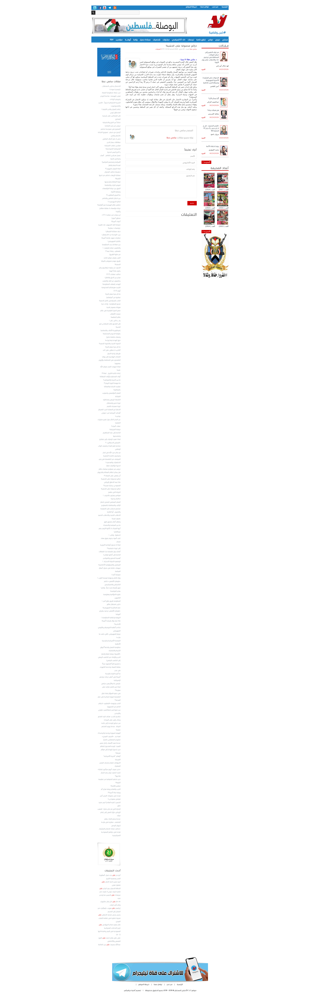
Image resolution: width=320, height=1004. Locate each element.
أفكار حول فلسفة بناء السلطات (109, 551)
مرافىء (119, 40)
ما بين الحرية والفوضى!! (111, 380)
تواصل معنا (204, 7)
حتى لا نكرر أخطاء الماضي (111, 139)
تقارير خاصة (201, 40)
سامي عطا (193, 49)
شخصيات (156, 40)
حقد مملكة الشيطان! (113, 231)
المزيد (203, 69)
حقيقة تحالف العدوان (112, 172)
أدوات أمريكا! (115, 221)
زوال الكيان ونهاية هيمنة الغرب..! (108, 578)
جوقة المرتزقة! (115, 429)
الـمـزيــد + (206, 162)
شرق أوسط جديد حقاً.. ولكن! (110, 588)
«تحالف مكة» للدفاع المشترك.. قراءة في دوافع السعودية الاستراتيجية (109, 832)
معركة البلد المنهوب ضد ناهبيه (109, 225)
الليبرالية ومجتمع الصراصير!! (111, 162)
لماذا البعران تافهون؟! (112, 169)
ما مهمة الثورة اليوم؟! (112, 383)
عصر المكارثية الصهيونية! (111, 608)
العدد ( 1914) (210, 226)
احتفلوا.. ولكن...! (114, 535)
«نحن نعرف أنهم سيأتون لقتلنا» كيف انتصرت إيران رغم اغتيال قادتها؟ (109, 773)
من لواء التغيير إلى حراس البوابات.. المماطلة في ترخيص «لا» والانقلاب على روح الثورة (210, 57)
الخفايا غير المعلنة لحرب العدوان (109, 409)
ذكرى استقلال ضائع (113, 604)
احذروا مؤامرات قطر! (113, 466)
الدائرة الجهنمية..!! (114, 202)
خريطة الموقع (191, 7)
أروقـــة (128, 40)
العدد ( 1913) (223, 226)
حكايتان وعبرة (115, 499)
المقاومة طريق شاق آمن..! (111, 601)
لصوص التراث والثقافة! (112, 185)
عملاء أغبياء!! (115, 426)
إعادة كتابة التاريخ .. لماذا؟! (111, 373)
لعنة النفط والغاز (114, 165)
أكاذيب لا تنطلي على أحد (111, 350)
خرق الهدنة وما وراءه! (112, 340)
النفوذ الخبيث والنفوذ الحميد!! (109, 343)
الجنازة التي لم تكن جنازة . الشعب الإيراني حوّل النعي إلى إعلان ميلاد (109, 812)
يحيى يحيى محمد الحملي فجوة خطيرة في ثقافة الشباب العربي (109, 918)
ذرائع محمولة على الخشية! (110, 479)
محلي (225, 40)
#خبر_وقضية (217, 32)
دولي (210, 40)
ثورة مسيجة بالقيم (113, 406)
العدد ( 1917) (223, 189)
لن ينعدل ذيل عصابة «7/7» (111, 215)
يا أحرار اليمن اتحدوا (113, 152)
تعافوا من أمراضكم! (113, 297)
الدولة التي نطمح (114, 492)
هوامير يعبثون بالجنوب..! (111, 495)
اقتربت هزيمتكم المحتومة (111, 287)
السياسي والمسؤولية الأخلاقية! (109, 565)
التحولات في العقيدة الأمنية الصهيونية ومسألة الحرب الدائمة (211, 80)
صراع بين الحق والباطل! (112, 277)
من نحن (215, 7)
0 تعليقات (159, 49)
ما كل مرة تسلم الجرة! (112, 294)
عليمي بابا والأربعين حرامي (110, 683)
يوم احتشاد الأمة (212, 146)
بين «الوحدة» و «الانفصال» (111, 235)
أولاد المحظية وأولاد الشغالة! (110, 377)
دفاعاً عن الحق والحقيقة (111, 122)
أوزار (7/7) (117, 291)
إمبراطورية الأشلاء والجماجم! (110, 330)
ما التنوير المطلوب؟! (113, 195)
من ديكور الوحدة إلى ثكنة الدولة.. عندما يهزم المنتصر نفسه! (110, 726)
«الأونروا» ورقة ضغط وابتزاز (110, 654)
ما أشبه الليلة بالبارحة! (112, 674)
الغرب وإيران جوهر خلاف (112, 258)
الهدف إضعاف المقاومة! (111, 284)
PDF (111, 40)
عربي (217, 40)
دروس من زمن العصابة (112, 126)
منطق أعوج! (116, 218)
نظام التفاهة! (115, 317)
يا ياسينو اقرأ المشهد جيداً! (111, 664)
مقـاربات (166, 40)
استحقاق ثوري (115, 113)
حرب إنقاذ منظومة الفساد (111, 93)
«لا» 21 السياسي (178, 40)
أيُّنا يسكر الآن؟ (213, 98)
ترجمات (191, 40)
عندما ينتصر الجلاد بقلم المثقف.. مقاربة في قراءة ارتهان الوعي (110, 822)
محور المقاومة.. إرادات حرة (110, 304)
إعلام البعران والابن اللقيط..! (110, 109)
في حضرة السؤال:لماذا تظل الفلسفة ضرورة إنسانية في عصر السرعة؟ (109, 697)
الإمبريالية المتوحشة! (113, 149)
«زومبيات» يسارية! (114, 228)
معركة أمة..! (115, 575)
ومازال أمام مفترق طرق (112, 522)
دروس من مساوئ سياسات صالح (109, 469)
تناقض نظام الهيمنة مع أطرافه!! (108, 205)
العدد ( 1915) (223, 208)
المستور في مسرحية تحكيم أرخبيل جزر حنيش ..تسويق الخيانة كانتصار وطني (109, 132)
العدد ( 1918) (210, 189)
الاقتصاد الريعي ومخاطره (111, 400)
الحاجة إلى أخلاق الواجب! (111, 555)
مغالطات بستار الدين (113, 142)
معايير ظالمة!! (115, 786)
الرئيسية (225, 7)
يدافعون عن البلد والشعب (111, 281)
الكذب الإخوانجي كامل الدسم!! (109, 301)
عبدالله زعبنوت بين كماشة (109, 945)
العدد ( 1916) (210, 208)
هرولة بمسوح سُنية (113, 307)
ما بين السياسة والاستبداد (111, 525)
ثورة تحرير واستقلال (113, 403)
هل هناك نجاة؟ (213, 110)
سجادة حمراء (145, 40)
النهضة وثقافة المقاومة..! (110, 617)
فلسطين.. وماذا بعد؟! (112, 251)
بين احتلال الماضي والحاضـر (111, 198)
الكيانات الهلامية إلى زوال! (111, 357)
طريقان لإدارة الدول (113, 353)
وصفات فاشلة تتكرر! (113, 337)
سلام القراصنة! (115, 591)
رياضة (135, 40)
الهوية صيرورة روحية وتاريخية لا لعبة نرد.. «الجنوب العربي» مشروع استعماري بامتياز (109, 736)
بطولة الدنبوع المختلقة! (111, 334)
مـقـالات (224, 45)
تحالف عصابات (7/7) (113, 274)
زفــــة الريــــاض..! (114, 321)
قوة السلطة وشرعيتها (112, 182)
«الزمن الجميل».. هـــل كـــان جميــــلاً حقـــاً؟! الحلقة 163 (211, 128)
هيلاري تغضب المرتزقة (112, 145)
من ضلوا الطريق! (114, 254)
